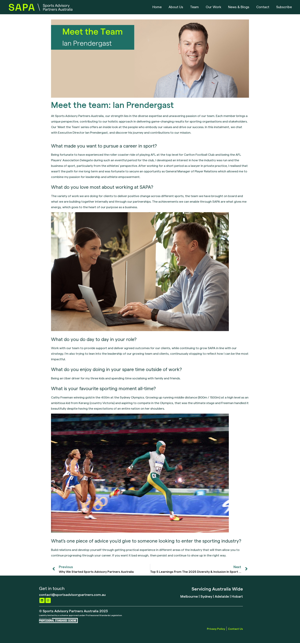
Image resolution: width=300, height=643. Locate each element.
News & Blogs (238, 7)
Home (157, 7)
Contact (262, 7)
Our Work (213, 7)
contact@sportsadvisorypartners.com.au (72, 594)
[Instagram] (48, 600)
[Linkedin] (42, 600)
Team (194, 7)
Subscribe (284, 7)
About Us (176, 7)
